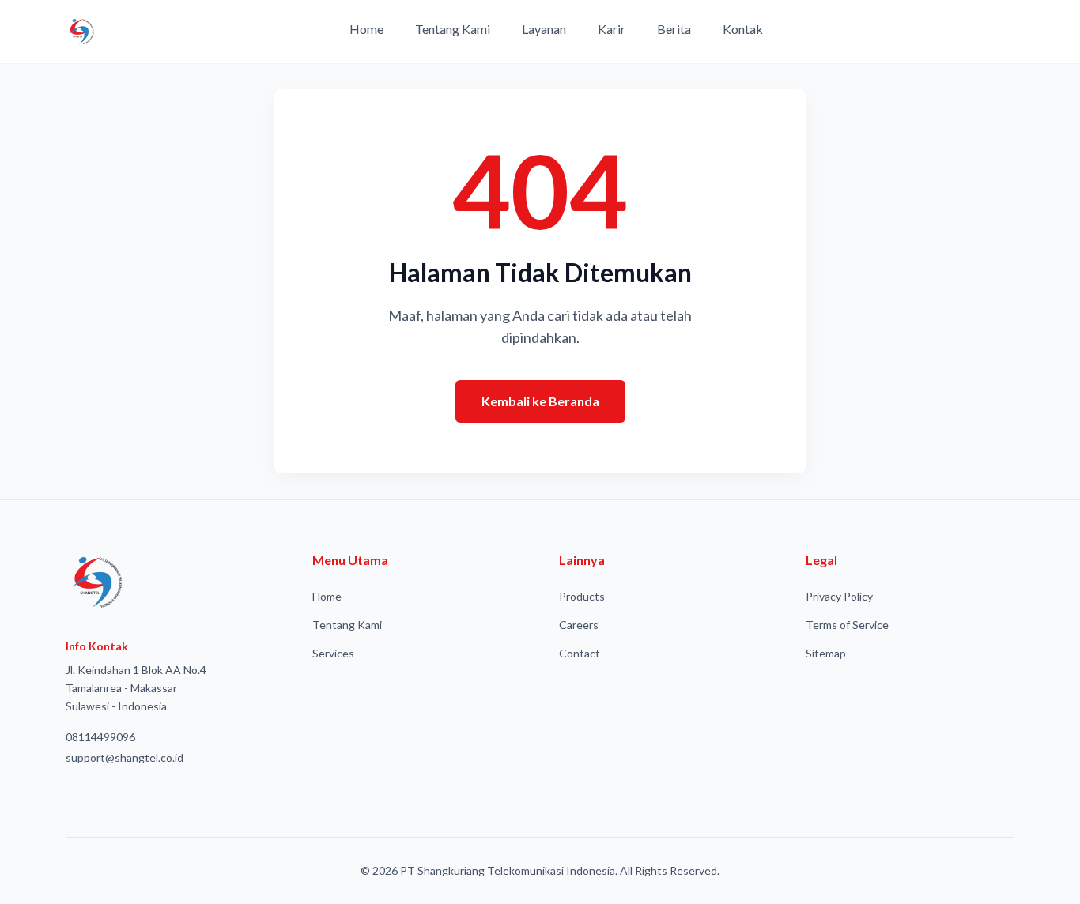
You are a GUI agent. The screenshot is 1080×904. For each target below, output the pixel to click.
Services (333, 653)
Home (366, 28)
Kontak (743, 28)
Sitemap (826, 653)
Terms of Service (847, 624)
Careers (579, 624)
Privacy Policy (839, 596)
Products (582, 596)
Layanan (544, 28)
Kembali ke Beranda (540, 401)
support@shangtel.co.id (124, 757)
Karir (611, 28)
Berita (674, 28)
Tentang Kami (452, 28)
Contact (579, 653)
